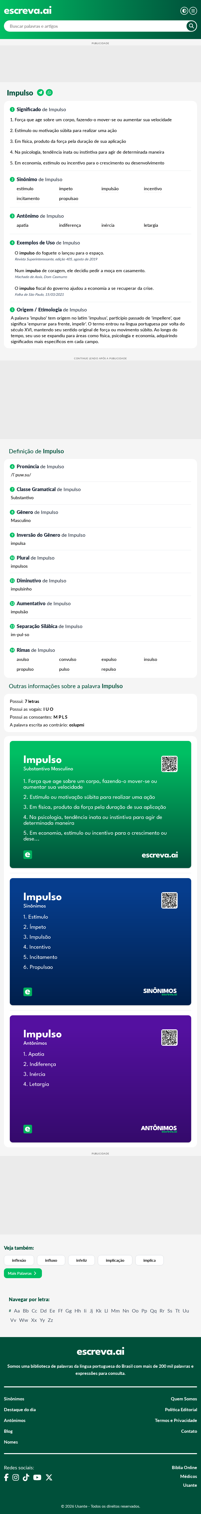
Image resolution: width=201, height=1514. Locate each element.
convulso (67, 659)
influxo (51, 1260)
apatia (22, 225)
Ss (169, 1310)
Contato (189, 1431)
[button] (184, 11)
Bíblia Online (184, 1467)
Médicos (188, 1476)
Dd (43, 1310)
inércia (107, 225)
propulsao (68, 198)
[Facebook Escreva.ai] (6, 1477)
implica (149, 1260)
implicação (115, 1260)
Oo (135, 1310)
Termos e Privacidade (176, 1420)
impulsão (110, 188)
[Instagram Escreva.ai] (16, 1477)
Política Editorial (181, 1409)
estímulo (25, 188)
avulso (23, 659)
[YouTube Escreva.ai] (37, 1477)
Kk (98, 1310)
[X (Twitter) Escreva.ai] (49, 1477)
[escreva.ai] (27, 10)
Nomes (11, 1442)
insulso (150, 659)
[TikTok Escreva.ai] (26, 1477)
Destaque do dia (20, 1409)
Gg (68, 1310)
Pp (144, 1310)
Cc (34, 1310)
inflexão (19, 1260)
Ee (52, 1310)
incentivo (153, 188)
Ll (106, 1310)
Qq (153, 1310)
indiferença (70, 225)
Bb (26, 1310)
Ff (60, 1310)
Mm (115, 1310)
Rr (162, 1310)
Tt (177, 1310)
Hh (78, 1310)
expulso (108, 659)
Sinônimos (14, 1398)
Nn (126, 1310)
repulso (108, 669)
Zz (50, 1319)
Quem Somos (184, 1398)
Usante (190, 1485)
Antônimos (14, 1420)
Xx (34, 1319)
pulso (64, 669)
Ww (23, 1319)
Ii (85, 1310)
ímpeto (66, 188)
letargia (151, 225)
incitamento (28, 198)
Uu (186, 1310)
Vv (13, 1319)
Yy (42, 1319)
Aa (17, 1310)
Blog (8, 1431)
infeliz (81, 1260)
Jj (91, 1310)
